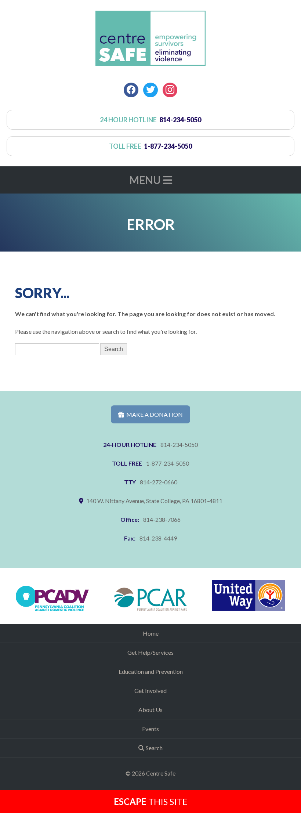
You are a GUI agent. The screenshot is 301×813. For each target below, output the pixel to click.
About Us (150, 709)
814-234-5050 (179, 444)
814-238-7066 (162, 519)
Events (150, 728)
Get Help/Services (150, 652)
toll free (150, 146)
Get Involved (150, 690)
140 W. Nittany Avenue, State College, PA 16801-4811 (154, 500)
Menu (146, 180)
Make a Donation (153, 414)
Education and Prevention (151, 671)
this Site (151, 801)
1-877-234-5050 (167, 463)
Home (151, 633)
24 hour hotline (151, 120)
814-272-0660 (158, 481)
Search (154, 747)
